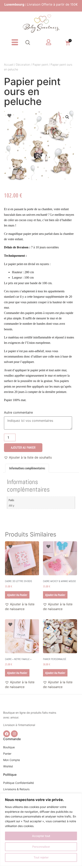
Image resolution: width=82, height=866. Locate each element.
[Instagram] (14, 733)
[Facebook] (6, 733)
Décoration (23, 64)
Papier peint (40, 64)
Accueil (8, 64)
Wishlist (8, 766)
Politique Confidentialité (18, 782)
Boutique (9, 747)
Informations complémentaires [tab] (27, 468)
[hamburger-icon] (14, 43)
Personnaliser (41, 846)
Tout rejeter (41, 857)
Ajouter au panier (23, 447)
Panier (7, 753)
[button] (28, 43)
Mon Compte (11, 760)
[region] (41, 829)
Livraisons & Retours (16, 789)
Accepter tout (41, 836)
